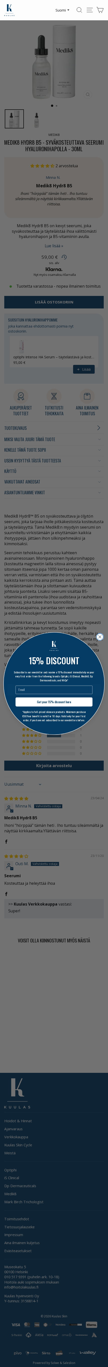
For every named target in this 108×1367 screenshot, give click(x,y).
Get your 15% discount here (54, 702)
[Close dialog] (99, 636)
